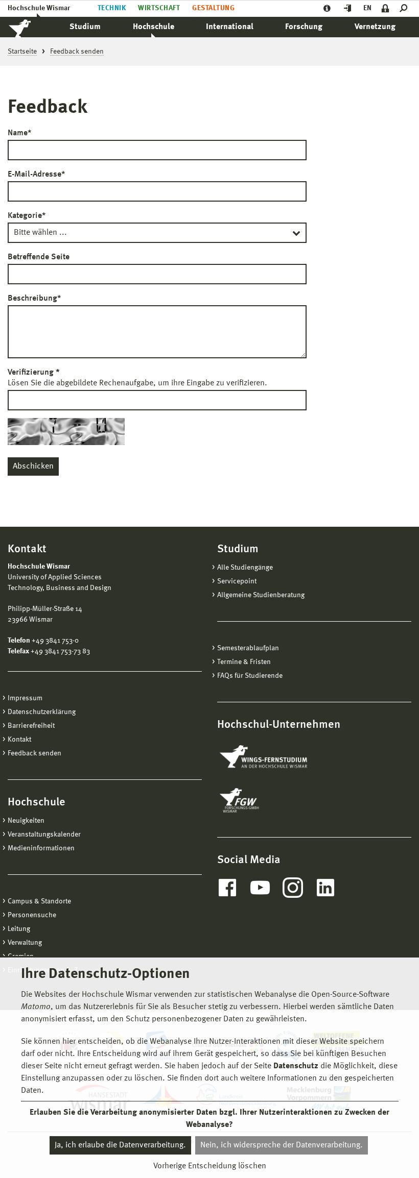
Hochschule (153, 27)
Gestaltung (213, 8)
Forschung (303, 27)
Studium (85, 27)
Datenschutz (295, 1066)
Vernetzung (375, 27)
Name (19, 133)
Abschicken (33, 466)
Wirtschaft (159, 8)
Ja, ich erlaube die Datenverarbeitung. (120, 1145)
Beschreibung (34, 298)
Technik (112, 8)
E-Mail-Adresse (36, 174)
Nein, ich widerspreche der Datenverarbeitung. (281, 1145)
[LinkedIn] (325, 887)
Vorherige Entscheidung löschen (209, 1166)
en (367, 8)
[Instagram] (293, 887)
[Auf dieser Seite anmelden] (385, 8)
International (229, 27)
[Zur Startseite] (31, 27)
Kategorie (26, 216)
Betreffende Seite (38, 257)
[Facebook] (227, 887)
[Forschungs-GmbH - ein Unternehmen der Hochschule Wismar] (263, 800)
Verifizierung (34, 373)
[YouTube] (260, 887)
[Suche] (405, 8)
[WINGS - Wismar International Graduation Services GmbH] (274, 757)
